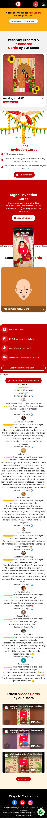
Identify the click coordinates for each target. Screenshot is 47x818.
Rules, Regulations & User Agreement (30, 814)
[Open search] (35, 4)
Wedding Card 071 (13, 98)
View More (22, 779)
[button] (41, 812)
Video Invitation (24, 217)
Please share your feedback (25, 380)
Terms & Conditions (10, 813)
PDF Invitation (25, 174)
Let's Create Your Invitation (23, 21)
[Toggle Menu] (8, 4)
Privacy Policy (24, 813)
